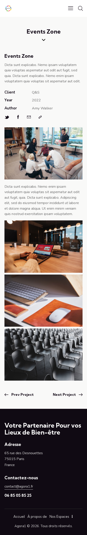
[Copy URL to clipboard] (40, 117)
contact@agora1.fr (18, 486)
